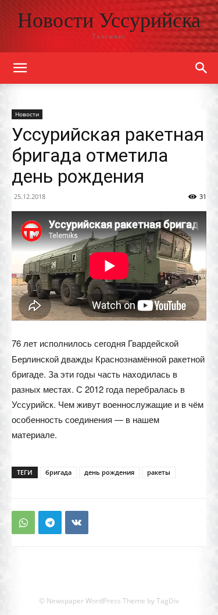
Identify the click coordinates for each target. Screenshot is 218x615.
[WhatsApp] (23, 522)
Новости (27, 114)
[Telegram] (50, 522)
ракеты (158, 472)
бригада (58, 472)
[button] (201, 68)
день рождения (109, 472)
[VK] (76, 522)
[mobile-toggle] (19, 68)
